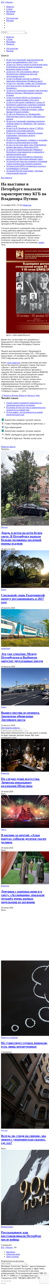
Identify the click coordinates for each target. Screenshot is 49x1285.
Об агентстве (12, 18)
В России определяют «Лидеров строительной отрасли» (24, 172)
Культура (5, 773)
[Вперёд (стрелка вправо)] (5, 1283)
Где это (4, 1130)
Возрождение (7, 1227)
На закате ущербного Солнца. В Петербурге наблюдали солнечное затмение (25, 103)
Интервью (10, 11)
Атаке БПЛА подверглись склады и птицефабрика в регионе (26, 167)
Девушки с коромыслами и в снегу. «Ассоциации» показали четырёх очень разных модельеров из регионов (22, 897)
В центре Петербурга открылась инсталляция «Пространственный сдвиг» (24, 158)
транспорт (5, 648)
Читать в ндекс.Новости (15, 395)
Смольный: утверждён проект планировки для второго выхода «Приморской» (24, 135)
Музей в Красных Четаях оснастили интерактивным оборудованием (22, 439)
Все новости (6, 178)
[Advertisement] (24, 936)
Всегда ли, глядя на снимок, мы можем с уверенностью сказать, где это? (23, 1139)
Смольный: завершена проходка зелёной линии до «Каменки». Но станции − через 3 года (26, 123)
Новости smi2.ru (8, 447)
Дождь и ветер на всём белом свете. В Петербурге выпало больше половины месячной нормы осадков (27, 66)
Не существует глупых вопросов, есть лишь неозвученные (24, 1044)
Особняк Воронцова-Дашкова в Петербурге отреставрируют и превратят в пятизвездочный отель (25, 151)
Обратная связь (13, 1254)
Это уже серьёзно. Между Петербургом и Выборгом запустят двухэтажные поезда (22, 73)
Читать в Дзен (33, 395)
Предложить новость (10, 728)
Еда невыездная (13, 427)
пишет (41, 242)
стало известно (13, 363)
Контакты (10, 1252)
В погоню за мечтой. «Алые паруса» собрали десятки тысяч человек (23, 838)
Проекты (10, 14)
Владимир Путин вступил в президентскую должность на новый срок (25, 408)
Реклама (10, 20)
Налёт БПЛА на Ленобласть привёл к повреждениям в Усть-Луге (23, 98)
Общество (26, 205)
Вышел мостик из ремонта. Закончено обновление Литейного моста (24, 80)
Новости (10, 7)
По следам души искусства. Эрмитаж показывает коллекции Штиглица (20, 782)
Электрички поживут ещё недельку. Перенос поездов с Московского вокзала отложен (27, 92)
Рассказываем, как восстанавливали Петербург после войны (21, 1236)
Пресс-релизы (12, 1256)
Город (3, 589)
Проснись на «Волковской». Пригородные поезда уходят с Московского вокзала (25, 116)
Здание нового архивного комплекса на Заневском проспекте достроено (24, 404)
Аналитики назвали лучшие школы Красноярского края (21, 421)
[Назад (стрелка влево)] (2, 1283)
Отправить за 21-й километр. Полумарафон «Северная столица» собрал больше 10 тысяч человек (25, 109)
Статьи (9, 9)
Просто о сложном (9, 1037)
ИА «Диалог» (7, 2)
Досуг (3, 829)
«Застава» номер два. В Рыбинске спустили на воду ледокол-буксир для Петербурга (26, 85)
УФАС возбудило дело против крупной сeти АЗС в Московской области (23, 436)
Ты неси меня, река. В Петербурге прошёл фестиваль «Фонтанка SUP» (26, 146)
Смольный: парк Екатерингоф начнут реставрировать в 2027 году (24, 61)
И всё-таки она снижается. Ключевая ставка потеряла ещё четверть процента (26, 162)
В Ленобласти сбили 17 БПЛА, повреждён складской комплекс (25, 129)
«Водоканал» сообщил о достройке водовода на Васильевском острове (26, 141)
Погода (4, 527)
